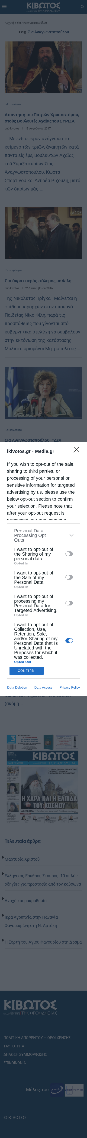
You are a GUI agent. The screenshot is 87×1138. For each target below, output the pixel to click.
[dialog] (43, 569)
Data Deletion (17, 687)
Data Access (43, 687)
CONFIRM (26, 671)
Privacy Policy (70, 687)
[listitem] (43, 535)
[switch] (69, 553)
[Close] (78, 451)
